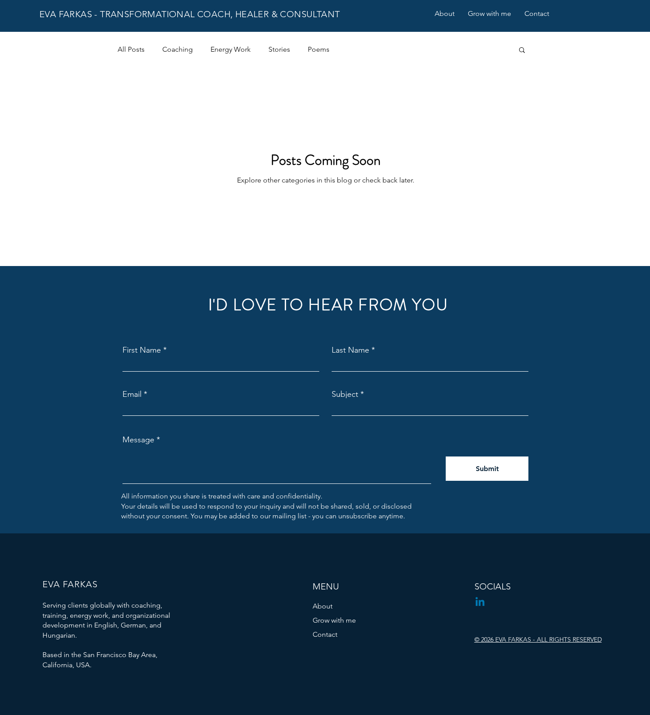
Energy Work (230, 49)
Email (131, 394)
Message (138, 440)
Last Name (350, 350)
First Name (141, 350)
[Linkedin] (480, 602)
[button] (522, 50)
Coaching (177, 49)
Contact (325, 634)
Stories (279, 49)
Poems (318, 49)
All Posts (131, 49)
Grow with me (334, 620)
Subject (345, 394)
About (323, 606)
